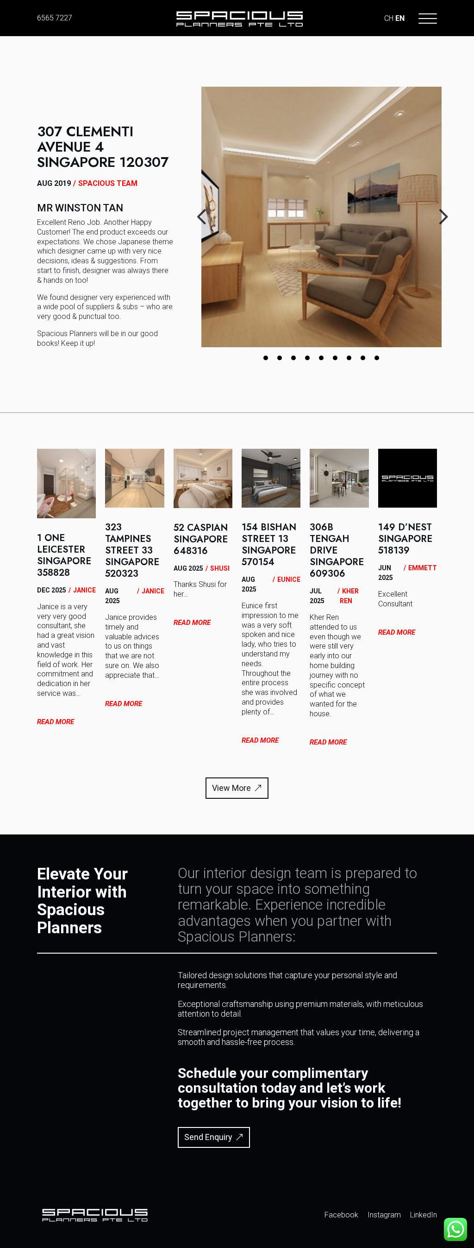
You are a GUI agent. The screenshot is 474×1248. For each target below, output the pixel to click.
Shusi (220, 568)
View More (231, 788)
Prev (194, 203)
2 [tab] (279, 358)
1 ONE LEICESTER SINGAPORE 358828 (64, 555)
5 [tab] (321, 358)
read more (55, 722)
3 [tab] (293, 358)
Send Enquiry (208, 1137)
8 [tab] (363, 358)
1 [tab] (265, 358)
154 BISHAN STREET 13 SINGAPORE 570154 (269, 545)
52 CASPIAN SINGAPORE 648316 (201, 539)
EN (400, 18)
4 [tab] (307, 358)
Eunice (288, 579)
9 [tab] (376, 358)
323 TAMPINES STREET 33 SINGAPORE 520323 (132, 550)
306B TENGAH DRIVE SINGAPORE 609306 (337, 550)
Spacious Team (107, 183)
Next (434, 203)
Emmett (422, 568)
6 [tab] (335, 358)
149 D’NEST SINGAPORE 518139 (405, 539)
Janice (84, 590)
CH (388, 18)
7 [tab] (349, 358)
